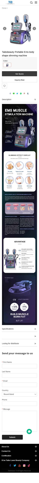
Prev (4, 28)
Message (6, 409)
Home (4, 8)
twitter (17, 93)
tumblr (28, 93)
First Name (7, 362)
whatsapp (21, 93)
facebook (10, 93)
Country (5, 390)
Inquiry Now (19, 80)
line (14, 93)
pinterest (24, 93)
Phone (4, 400)
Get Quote (19, 74)
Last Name (6, 371)
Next (34, 28)
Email (4, 381)
